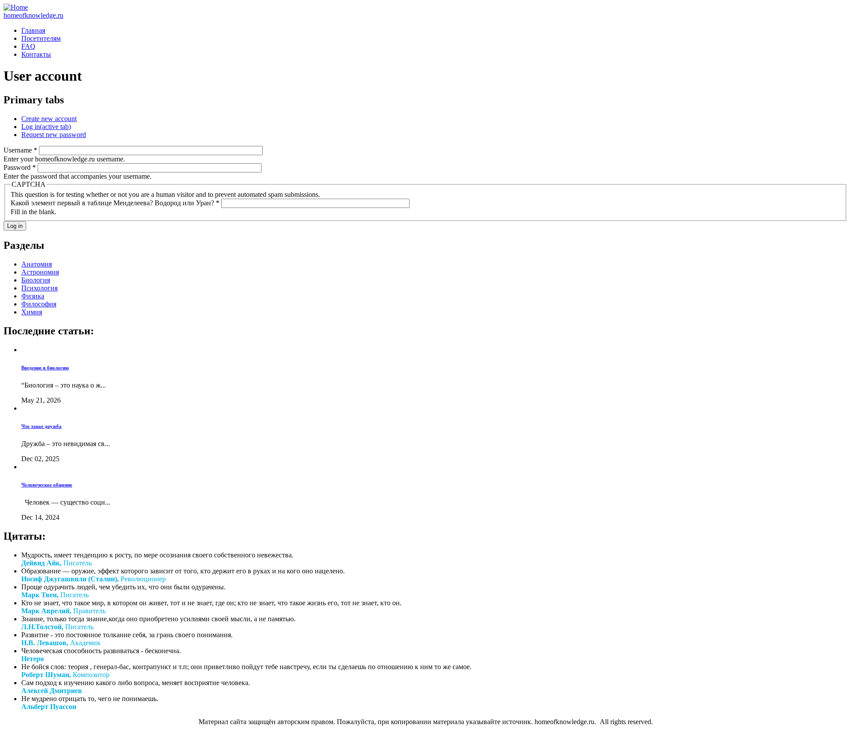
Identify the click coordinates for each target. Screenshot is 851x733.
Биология (35, 280)
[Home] (16, 7)
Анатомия (36, 264)
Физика (32, 296)
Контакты (36, 54)
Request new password (53, 134)
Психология (39, 288)
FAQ (28, 46)
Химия (31, 312)
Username (20, 150)
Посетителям (41, 38)
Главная (33, 30)
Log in (46, 126)
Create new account (49, 118)
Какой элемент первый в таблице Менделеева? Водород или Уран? (115, 203)
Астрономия (40, 272)
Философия (38, 304)
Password (20, 167)
